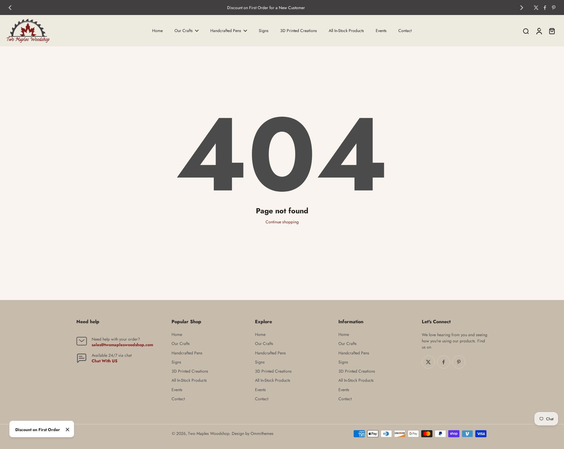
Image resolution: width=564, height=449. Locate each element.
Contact (178, 399)
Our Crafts (181, 343)
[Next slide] (521, 7)
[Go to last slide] (10, 7)
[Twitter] (536, 7)
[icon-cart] (551, 31)
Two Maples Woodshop (208, 433)
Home (177, 334)
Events (177, 390)
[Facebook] (544, 7)
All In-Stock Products (189, 380)
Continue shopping (282, 222)
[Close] (67, 429)
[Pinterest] (553, 7)
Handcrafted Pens (187, 353)
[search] (525, 31)
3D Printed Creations (190, 371)
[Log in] (538, 31)
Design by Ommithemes (252, 433)
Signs (176, 362)
